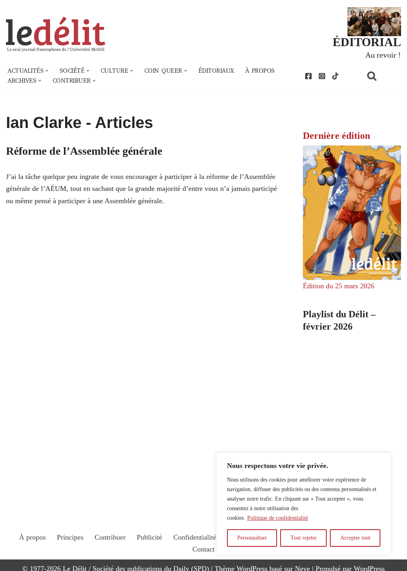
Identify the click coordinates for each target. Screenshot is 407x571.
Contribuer (110, 537)
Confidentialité (194, 537)
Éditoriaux (216, 71)
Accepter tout (355, 538)
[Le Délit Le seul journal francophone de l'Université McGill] (55, 34)
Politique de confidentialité (277, 518)
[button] (46, 70)
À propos (260, 71)
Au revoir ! (383, 54)
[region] (303, 504)
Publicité (149, 537)
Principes (70, 537)
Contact (203, 549)
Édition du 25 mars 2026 (338, 286)
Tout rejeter (304, 538)
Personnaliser (252, 538)
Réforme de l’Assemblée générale (84, 151)
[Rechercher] (382, 76)
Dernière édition (336, 135)
